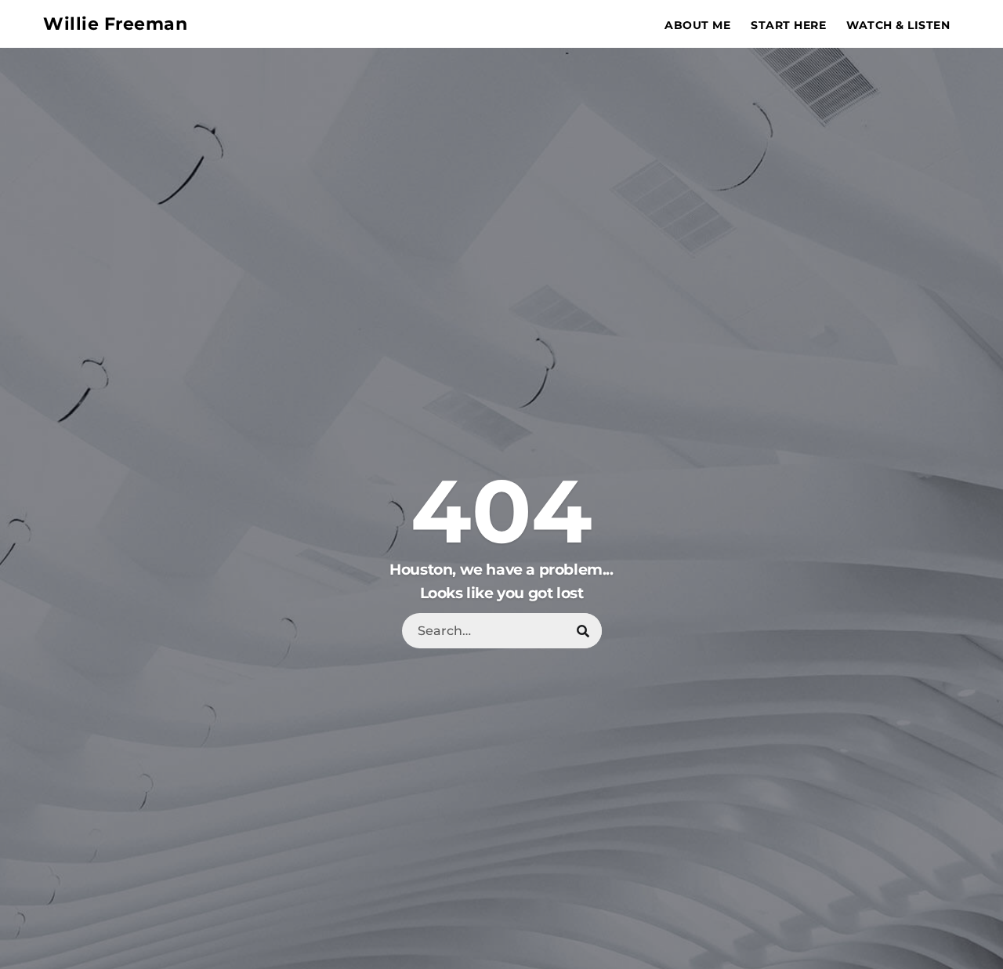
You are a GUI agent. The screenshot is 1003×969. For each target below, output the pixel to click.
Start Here (788, 25)
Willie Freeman (115, 23)
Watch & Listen (898, 25)
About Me (697, 25)
